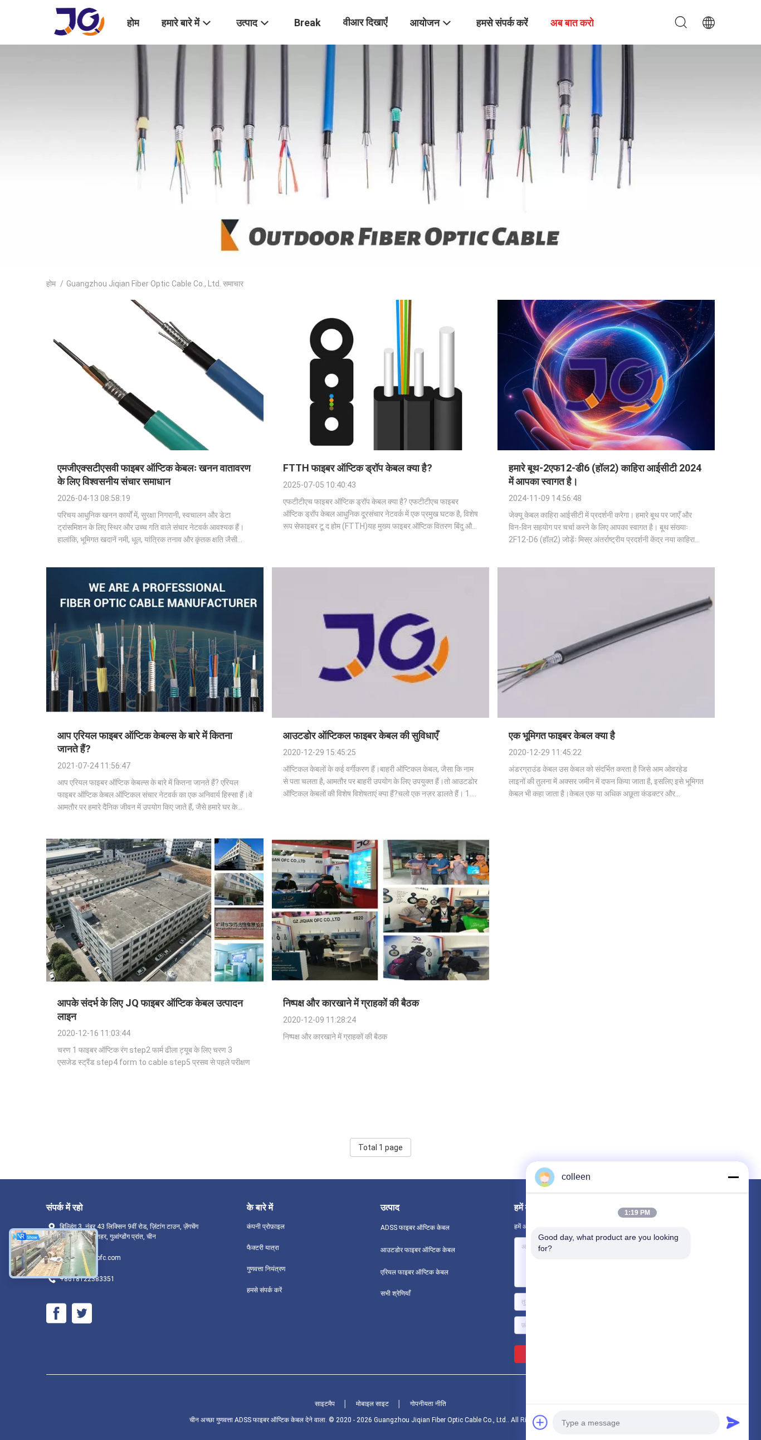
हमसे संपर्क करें (264, 1290)
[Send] (733, 1422)
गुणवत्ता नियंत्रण (266, 1269)
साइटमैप (325, 1404)
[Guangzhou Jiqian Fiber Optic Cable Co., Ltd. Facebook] (56, 1313)
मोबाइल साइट (372, 1404)
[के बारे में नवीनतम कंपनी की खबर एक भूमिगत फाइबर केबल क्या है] (606, 715)
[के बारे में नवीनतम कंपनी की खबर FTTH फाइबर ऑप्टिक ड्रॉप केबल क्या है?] (380, 447)
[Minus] (733, 1177)
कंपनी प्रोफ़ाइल (266, 1226)
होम (51, 283)
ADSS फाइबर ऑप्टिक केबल (415, 1228)
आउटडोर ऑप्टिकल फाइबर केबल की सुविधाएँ (360, 735)
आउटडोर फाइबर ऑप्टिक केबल (417, 1250)
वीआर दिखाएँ (365, 22)
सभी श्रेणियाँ (395, 1293)
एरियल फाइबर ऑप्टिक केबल (414, 1272)
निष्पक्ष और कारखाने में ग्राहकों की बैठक (351, 1003)
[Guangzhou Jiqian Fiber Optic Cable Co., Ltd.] (80, 21)
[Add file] (540, 1422)
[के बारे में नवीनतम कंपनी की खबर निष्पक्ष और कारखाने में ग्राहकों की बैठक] (380, 982)
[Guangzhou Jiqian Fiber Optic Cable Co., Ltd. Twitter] (82, 1313)
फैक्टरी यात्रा (263, 1248)
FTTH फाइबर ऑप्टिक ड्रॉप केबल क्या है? (357, 468)
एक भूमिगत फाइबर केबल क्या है (562, 735)
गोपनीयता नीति (428, 1404)
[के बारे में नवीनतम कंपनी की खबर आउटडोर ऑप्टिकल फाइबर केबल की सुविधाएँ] (380, 715)
